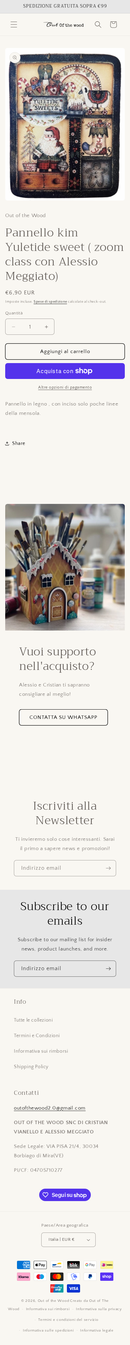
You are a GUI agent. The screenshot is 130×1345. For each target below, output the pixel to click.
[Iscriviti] (108, 868)
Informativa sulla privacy (99, 1309)
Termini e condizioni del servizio (68, 1320)
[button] (13, 24)
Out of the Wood (53, 1301)
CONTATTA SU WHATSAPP (63, 717)
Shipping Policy (31, 1067)
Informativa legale (97, 1330)
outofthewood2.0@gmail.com (50, 1108)
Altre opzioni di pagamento (65, 387)
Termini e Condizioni (37, 1036)
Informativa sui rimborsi (41, 1051)
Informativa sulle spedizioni (48, 1330)
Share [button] (18, 443)
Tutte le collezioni (33, 1020)
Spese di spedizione (50, 302)
